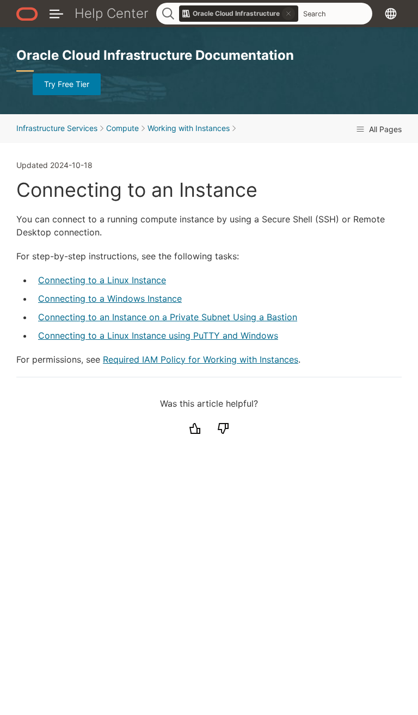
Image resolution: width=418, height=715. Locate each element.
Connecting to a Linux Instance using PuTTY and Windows (158, 335)
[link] (239, 13)
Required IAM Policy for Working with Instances (200, 359)
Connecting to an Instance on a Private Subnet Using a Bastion (167, 317)
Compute (122, 128)
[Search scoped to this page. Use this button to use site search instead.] (288, 13)
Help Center (112, 13)
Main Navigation (56, 13)
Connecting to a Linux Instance (102, 280)
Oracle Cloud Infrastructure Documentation (155, 55)
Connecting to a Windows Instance (110, 298)
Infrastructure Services (56, 128)
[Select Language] (391, 13)
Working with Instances (188, 128)
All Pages (384, 129)
